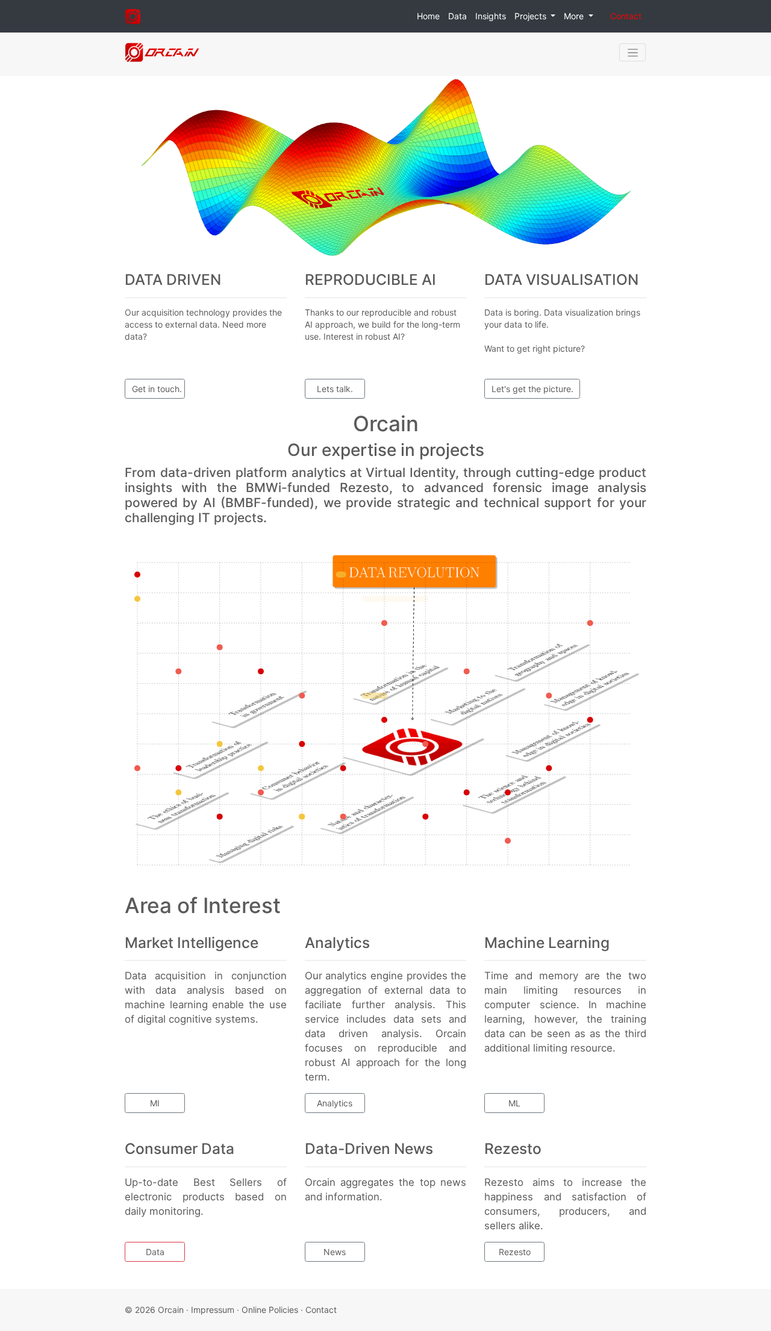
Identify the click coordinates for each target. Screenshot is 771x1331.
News (334, 1252)
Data (457, 16)
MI (155, 1103)
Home (428, 16)
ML (514, 1103)
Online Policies (270, 1310)
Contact (625, 16)
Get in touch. (157, 389)
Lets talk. (335, 389)
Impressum (212, 1310)
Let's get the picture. (532, 389)
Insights (490, 16)
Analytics (334, 1103)
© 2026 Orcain (154, 1310)
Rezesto (515, 1252)
